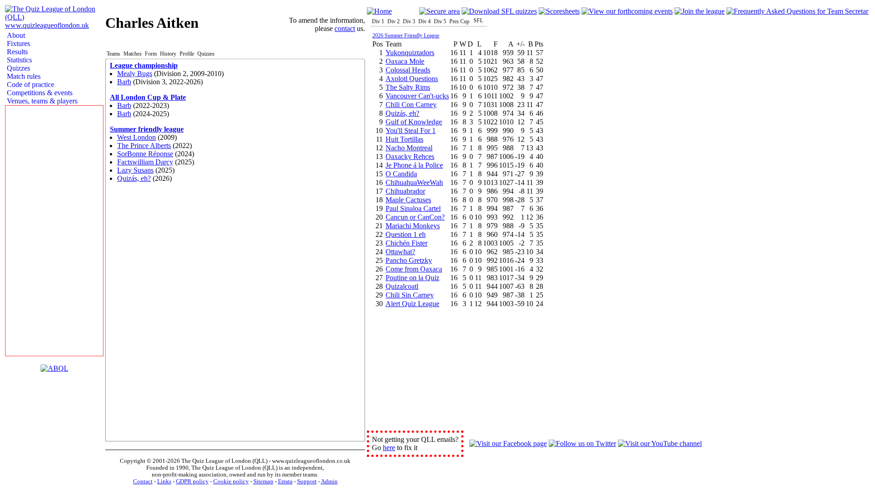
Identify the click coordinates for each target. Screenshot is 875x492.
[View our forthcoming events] (627, 11)
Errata (285, 481)
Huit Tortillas (404, 139)
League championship (144, 65)
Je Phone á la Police (414, 165)
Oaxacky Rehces (410, 156)
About (15, 35)
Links (164, 481)
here (389, 447)
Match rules (23, 76)
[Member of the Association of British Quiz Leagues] (54, 368)
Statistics (18, 60)
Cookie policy (231, 481)
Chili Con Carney (411, 104)
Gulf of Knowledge (414, 122)
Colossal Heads (408, 70)
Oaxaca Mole (405, 61)
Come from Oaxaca (414, 269)
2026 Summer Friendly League (405, 35)
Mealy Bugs (134, 73)
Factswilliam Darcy (145, 162)
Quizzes (17, 68)
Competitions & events (38, 93)
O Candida (401, 174)
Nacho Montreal (409, 148)
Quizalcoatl (402, 286)
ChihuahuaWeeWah (414, 182)
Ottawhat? (400, 252)
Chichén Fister (406, 243)
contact (345, 28)
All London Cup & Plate (148, 97)
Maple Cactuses (408, 200)
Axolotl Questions (412, 78)
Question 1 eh (406, 234)
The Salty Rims (408, 87)
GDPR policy (192, 481)
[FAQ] (797, 11)
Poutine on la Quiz (412, 278)
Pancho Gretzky (409, 260)
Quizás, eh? (134, 178)
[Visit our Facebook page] (508, 443)
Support (307, 481)
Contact (143, 481)
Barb (124, 82)
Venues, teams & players (41, 101)
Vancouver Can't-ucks (417, 96)
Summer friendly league (147, 129)
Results (16, 52)
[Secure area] (439, 11)
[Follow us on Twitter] (582, 443)
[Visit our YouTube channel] (660, 443)
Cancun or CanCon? (415, 217)
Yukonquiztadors (410, 52)
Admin (329, 481)
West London (136, 137)
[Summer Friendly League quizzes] (499, 11)
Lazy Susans (135, 170)
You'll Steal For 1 (411, 130)
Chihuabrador (405, 191)
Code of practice (29, 84)
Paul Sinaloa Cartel (413, 208)
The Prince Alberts (144, 145)
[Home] (379, 11)
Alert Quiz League (412, 304)
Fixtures (17, 43)
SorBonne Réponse (145, 154)
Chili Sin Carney (410, 295)
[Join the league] (699, 11)
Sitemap (263, 481)
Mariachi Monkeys (413, 226)
